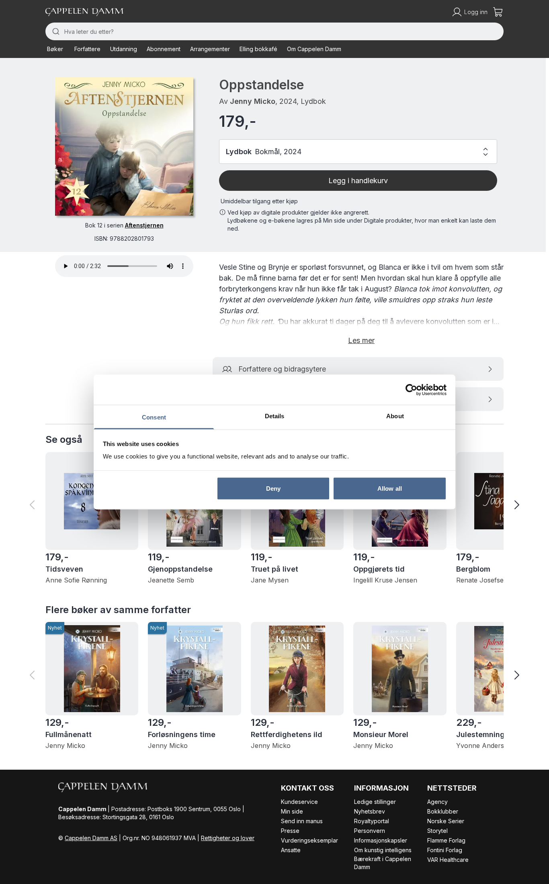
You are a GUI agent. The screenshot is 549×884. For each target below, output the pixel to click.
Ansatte (291, 850)
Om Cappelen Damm (314, 48)
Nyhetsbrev (369, 811)
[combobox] (274, 31)
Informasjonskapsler (380, 840)
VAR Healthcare (448, 859)
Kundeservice (299, 801)
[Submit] (54, 31)
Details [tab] (275, 416)
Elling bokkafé (258, 48)
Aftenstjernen (144, 225)
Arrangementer (210, 48)
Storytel (437, 830)
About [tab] (395, 416)
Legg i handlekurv (358, 180)
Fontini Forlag (444, 850)
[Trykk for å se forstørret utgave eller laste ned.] (124, 146)
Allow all (389, 488)
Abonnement (163, 48)
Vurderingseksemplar (309, 840)
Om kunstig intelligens (383, 850)
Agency (437, 801)
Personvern (369, 830)
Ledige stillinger (375, 801)
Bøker (55, 48)
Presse (290, 830)
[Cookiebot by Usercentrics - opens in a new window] (411, 390)
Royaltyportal (371, 821)
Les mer (361, 340)
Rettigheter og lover (227, 837)
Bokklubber (442, 811)
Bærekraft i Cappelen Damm (382, 862)
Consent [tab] (154, 417)
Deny (273, 488)
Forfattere (87, 48)
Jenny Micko (252, 101)
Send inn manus (302, 821)
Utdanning (123, 48)
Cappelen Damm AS (91, 837)
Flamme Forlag (446, 840)
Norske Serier (445, 821)
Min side (292, 811)
